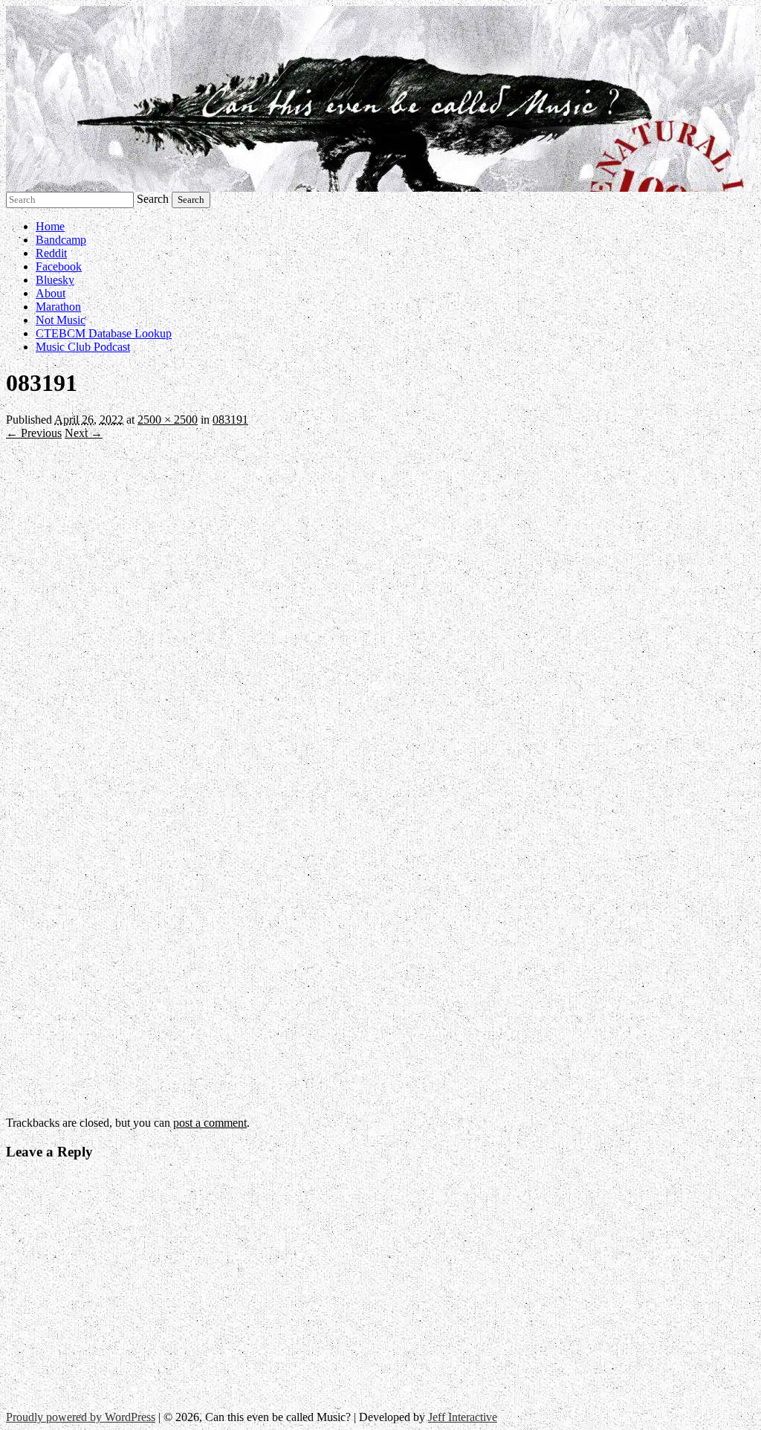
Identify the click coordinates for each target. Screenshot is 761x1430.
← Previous (34, 433)
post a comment (210, 1122)
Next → (84, 433)
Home (50, 226)
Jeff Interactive (462, 1417)
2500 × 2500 (167, 419)
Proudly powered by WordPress (80, 1417)
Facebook (59, 266)
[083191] (342, 1109)
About (50, 293)
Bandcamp (61, 239)
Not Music (60, 320)
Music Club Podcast (83, 346)
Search (153, 198)
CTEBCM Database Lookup (104, 333)
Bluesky (55, 280)
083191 (230, 419)
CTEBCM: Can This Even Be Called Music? (380, 99)
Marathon (58, 306)
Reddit (51, 253)
